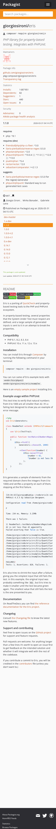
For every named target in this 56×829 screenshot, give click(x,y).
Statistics (6, 823)
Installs (7, 89)
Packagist (11, 4)
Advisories (8, 113)
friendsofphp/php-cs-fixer (19, 145)
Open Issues (9, 102)
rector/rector (12, 164)
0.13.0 (7, 253)
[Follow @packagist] (44, 815)
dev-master (10, 217)
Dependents (9, 92)
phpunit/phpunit (14, 154)
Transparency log (12, 79)
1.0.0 (6, 229)
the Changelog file (21, 618)
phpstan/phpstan (15, 151)
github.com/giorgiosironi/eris (18, 72)
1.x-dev (7, 221)
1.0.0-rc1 (8, 237)
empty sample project (25, 389)
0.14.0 (7, 249)
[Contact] (38, 815)
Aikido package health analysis (19, 116)
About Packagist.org (11, 814)
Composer (38, 354)
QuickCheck (29, 303)
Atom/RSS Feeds (9, 818)
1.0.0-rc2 (8, 233)
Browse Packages (10, 827)
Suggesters (9, 96)
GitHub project (43, 632)
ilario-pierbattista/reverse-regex (22, 148)
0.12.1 (7, 257)
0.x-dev (7, 241)
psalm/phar (12, 161)
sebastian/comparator (17, 167)
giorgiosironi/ (16, 25)
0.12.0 (7, 261)
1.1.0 (6, 225)
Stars (5, 99)
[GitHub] (51, 815)
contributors (25, 663)
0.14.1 (7, 245)
